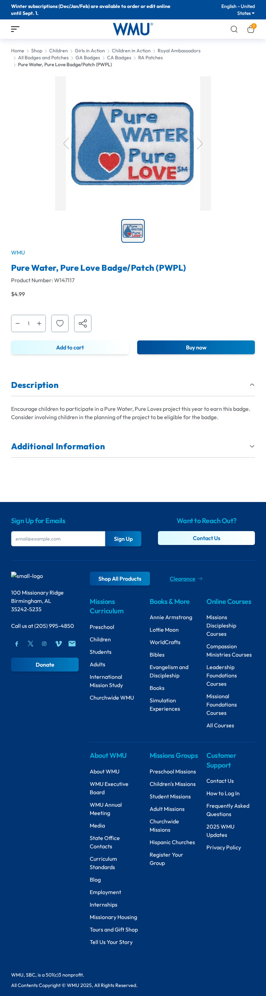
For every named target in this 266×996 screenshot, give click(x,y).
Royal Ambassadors (179, 50)
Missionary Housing (113, 916)
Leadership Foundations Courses (221, 675)
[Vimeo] (58, 643)
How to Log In (223, 793)
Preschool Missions (173, 771)
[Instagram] (44, 643)
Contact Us (206, 538)
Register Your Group (166, 858)
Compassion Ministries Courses (229, 650)
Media (97, 825)
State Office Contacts (105, 842)
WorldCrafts (165, 642)
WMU (18, 252)
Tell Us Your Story (111, 941)
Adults (97, 664)
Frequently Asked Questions (227, 809)
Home (17, 50)
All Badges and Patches (43, 57)
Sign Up (123, 538)
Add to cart (70, 347)
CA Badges (119, 57)
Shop (36, 50)
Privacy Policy (223, 847)
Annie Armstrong (171, 617)
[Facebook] (16, 643)
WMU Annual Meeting (106, 808)
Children (58, 50)
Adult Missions (167, 808)
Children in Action (131, 50)
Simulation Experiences (165, 704)
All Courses (220, 725)
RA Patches (150, 57)
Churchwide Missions (164, 825)
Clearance (182, 578)
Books (157, 687)
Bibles (157, 654)
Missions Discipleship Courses (221, 625)
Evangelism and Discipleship (169, 671)
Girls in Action (90, 50)
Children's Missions (173, 783)
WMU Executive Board (109, 788)
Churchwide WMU (112, 697)
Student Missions (170, 796)
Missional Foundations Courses (221, 704)
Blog (95, 879)
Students (101, 651)
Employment (105, 892)
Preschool (102, 626)
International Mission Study (106, 680)
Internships (103, 904)
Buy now (196, 347)
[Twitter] (30, 643)
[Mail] (72, 643)
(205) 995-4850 (54, 625)
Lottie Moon (164, 629)
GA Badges (88, 57)
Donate (45, 664)
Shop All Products (119, 578)
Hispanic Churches (172, 842)
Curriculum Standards (103, 863)
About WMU (104, 771)
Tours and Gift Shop (114, 929)
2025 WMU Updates (220, 830)
